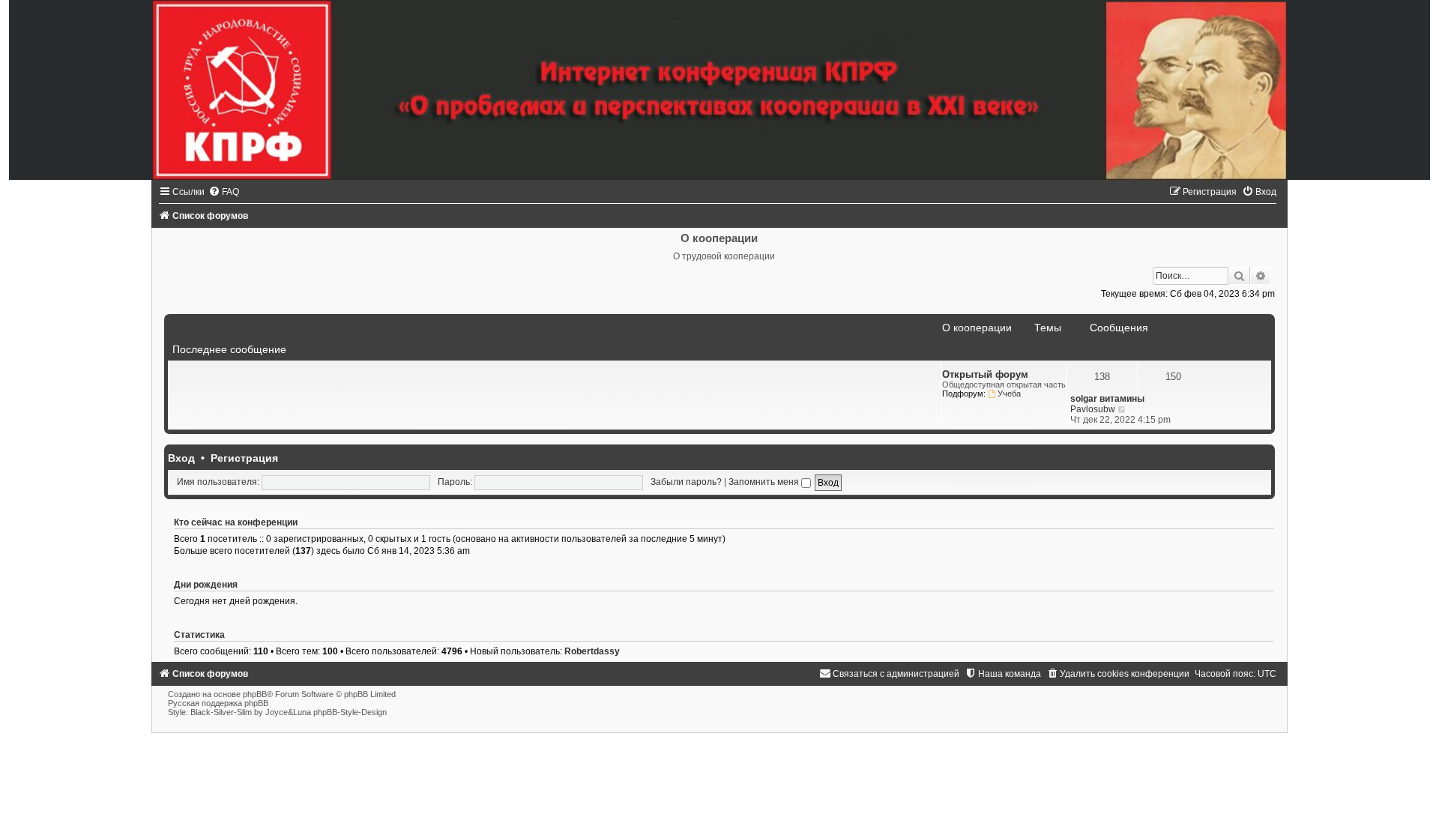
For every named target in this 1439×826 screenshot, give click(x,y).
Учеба (1009, 393)
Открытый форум (985, 374)
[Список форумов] (719, 90)
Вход (181, 458)
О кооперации (977, 328)
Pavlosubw (1092, 409)
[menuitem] (223, 192)
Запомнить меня (764, 482)
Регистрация (244, 458)
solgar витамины (1107, 399)
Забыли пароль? (686, 482)
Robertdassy (592, 651)
